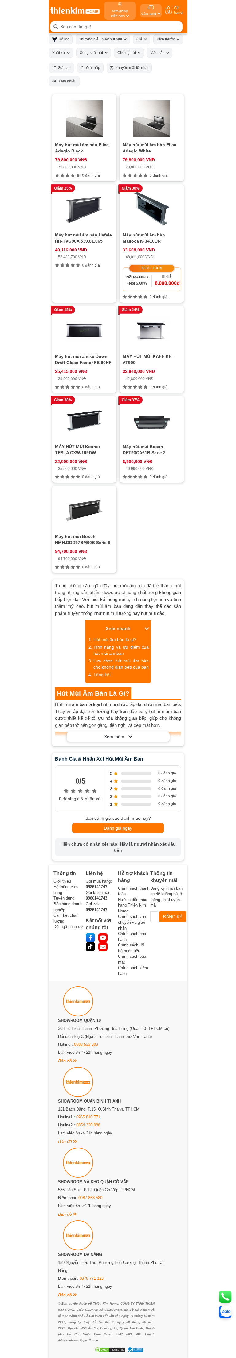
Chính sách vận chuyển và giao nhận (132, 922)
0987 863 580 (90, 1197)
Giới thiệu (62, 881)
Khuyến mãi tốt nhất (130, 68)
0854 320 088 (88, 1125)
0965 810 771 (88, 1117)
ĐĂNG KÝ (172, 916)
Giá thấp (92, 68)
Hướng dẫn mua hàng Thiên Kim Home (132, 905)
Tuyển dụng (63, 898)
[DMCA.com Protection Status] (109, 1350)
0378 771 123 (92, 1278)
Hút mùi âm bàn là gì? (114, 639)
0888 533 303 (86, 1044)
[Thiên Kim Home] (75, 10)
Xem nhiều (67, 81)
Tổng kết (102, 674)
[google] (103, 946)
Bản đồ (65, 1060)
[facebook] (90, 937)
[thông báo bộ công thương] (134, 1350)
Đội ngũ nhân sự (68, 926)
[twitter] (90, 946)
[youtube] (103, 937)
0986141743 (96, 886)
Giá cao (63, 68)
